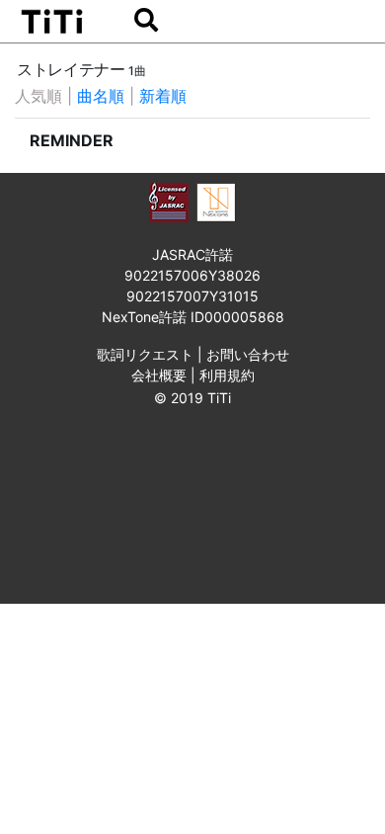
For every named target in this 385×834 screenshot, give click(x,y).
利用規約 (227, 375)
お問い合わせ (247, 354)
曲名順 (100, 96)
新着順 (163, 96)
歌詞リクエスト (145, 354)
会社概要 (159, 375)
